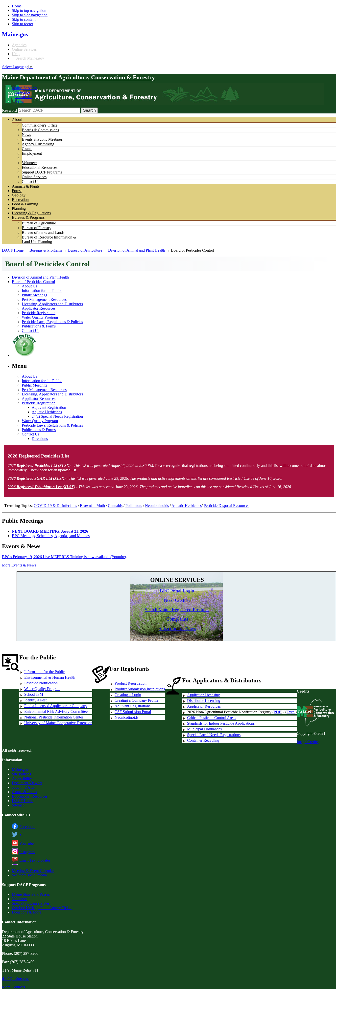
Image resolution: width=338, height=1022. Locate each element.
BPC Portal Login (177, 590)
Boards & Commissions (40, 130)
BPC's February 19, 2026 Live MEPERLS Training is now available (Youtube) (64, 557)
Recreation (20, 199)
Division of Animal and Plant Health (136, 250)
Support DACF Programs (42, 172)
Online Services (24, 49)
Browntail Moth (92, 505)
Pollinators (133, 505)
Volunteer (29, 163)
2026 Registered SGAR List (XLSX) (37, 478)
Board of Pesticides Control (33, 282)
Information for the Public (42, 290)
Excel (291, 712)
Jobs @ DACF (23, 787)
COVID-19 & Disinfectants (55, 505)
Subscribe (22, 92)
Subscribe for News (177, 628)
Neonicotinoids (157, 505)
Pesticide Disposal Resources (226, 505)
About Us (29, 286)
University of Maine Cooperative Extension (58, 723)
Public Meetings (34, 295)
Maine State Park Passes (31, 894)
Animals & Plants (25, 186)
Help (16, 54)
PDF (277, 712)
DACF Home (13, 250)
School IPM (33, 694)
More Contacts (13, 987)
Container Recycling (203, 740)
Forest (17, 191)
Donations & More (26, 912)
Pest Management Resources (44, 299)
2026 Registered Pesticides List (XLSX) (39, 465)
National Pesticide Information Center (53, 717)
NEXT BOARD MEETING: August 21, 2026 (50, 531)
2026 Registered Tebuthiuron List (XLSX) (41, 487)
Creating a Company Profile (136, 700)
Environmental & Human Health (49, 677)
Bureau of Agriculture (39, 223)
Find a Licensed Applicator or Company (55, 706)
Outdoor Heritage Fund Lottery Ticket (42, 908)
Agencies (19, 45)
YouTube (26, 843)
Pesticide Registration (38, 313)
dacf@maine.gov (15, 979)
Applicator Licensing (203, 695)
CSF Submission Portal (133, 712)
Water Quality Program (40, 317)
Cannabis (115, 505)
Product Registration (130, 683)
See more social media (29, 875)
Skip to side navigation (30, 15)
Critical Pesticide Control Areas (211, 718)
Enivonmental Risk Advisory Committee (56, 711)
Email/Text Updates (34, 860)
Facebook (27, 827)
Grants (27, 149)
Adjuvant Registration (49, 407)
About (17, 119)
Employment (32, 153)
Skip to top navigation (29, 10)
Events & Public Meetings (42, 139)
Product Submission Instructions (140, 689)
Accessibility (22, 778)
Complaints (177, 619)
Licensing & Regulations (31, 213)
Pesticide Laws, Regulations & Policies (52, 322)
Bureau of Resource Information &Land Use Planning (49, 239)
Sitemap (18, 805)
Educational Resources (39, 167)
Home (17, 6)
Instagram (27, 852)
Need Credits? (177, 600)
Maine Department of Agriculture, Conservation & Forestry (78, 77)
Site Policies (21, 774)
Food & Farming (25, 204)
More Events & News (19, 565)
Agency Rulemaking (38, 144)
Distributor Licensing (203, 700)
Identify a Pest (35, 700)
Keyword (9, 110)
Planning (19, 208)
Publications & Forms (39, 326)
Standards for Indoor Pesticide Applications (221, 723)
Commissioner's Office (39, 125)
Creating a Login (128, 695)
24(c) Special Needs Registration (57, 416)
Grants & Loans (24, 792)
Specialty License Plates (30, 903)
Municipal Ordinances (204, 729)
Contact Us (23, 97)
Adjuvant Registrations (132, 706)
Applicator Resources (38, 308)
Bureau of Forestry (36, 228)
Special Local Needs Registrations (214, 735)
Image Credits (307, 742)
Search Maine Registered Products (177, 609)
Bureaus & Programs (28, 217)
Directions (40, 438)
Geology (18, 195)
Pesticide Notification (41, 683)
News (19, 101)
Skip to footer (22, 24)
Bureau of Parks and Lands (43, 232)
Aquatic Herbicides (47, 412)
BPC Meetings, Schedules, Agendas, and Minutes (51, 536)
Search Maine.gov (30, 58)
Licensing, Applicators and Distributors (52, 304)
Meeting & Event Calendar (33, 871)
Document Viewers (27, 783)
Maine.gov (15, 34)
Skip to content (23, 19)
